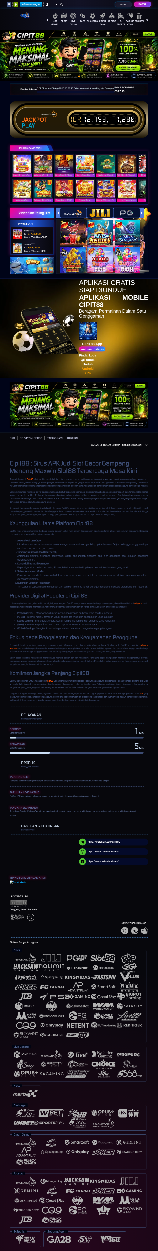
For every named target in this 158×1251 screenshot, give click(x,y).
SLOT (12, 438)
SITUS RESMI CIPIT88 (31, 438)
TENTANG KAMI (55, 438)
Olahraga (92, 21)
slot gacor (138, 603)
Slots (64, 21)
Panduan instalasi (92, 349)
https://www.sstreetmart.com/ (103, 851)
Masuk (123, 4)
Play (28, 126)
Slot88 (50, 680)
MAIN (25, 163)
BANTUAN (72, 438)
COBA (75, 228)
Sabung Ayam (130, 23)
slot (141, 693)
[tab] (73, 213)
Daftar (142, 4)
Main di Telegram (32, 4)
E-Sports (121, 23)
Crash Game (102, 23)
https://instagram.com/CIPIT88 (104, 841)
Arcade (112, 21)
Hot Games (55, 23)
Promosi (139, 21)
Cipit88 (30, 479)
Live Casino (73, 23)
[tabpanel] (79, 55)
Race (82, 21)
